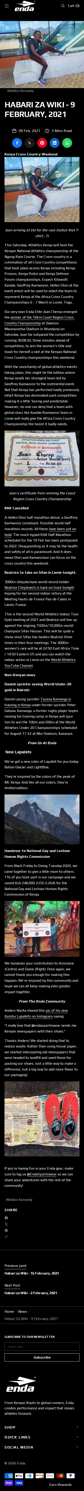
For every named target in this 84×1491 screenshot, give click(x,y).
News (22, 1311)
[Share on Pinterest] (42, 143)
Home (9, 1311)
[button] (7, 6)
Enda (21, 1463)
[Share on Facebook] (17, 143)
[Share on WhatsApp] (67, 143)
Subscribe (42, 1357)
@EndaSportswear (41, 1174)
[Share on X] (29, 143)
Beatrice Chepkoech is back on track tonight (39, 587)
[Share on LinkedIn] (55, 143)
